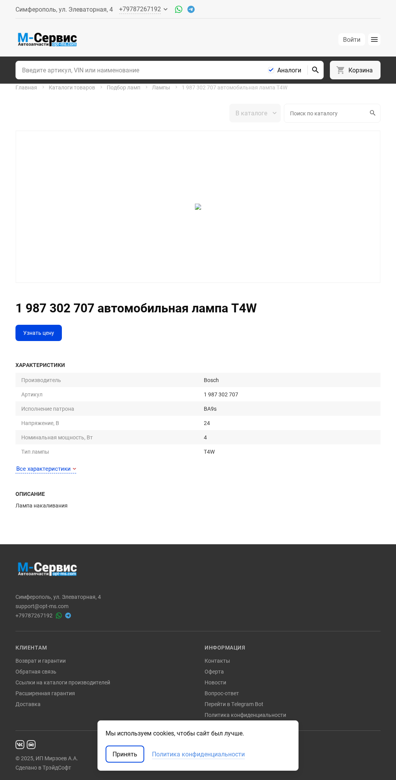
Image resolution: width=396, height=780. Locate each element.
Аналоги (289, 70)
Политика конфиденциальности (245, 714)
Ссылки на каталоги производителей (62, 682)
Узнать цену (38, 332)
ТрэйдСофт (57, 767)
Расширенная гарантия (45, 693)
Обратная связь (35, 671)
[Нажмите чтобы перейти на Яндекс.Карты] (31, 744)
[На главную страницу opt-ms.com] (47, 39)
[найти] (315, 70)
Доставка (28, 704)
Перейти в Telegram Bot (234, 704)
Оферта (214, 671)
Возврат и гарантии (40, 660)
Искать (373, 113)
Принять (125, 754)
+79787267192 (34, 615)
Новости (215, 682)
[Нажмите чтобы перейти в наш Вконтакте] (19, 744)
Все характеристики (43, 468)
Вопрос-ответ (222, 693)
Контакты (217, 660)
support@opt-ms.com (41, 606)
